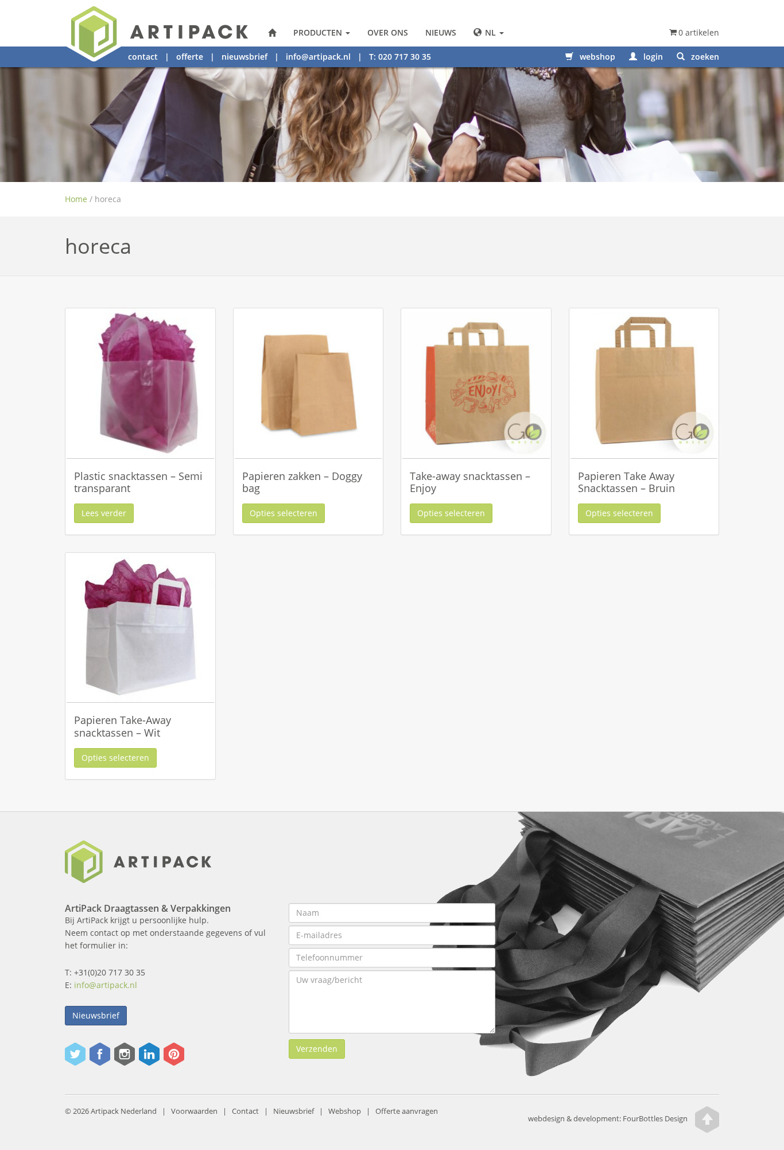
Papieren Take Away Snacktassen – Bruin (626, 482)
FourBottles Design (608, 1119)
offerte (189, 56)
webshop (596, 56)
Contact (245, 1111)
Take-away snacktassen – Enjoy (470, 482)
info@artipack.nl (318, 56)
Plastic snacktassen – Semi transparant (138, 482)
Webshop (344, 1111)
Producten (318, 32)
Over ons (387, 32)
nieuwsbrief (244, 56)
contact (143, 56)
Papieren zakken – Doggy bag (302, 482)
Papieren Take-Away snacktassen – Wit (122, 726)
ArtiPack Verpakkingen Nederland (272, 32)
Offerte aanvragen (406, 1111)
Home (76, 198)
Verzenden (316, 1048)
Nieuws (440, 32)
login (652, 56)
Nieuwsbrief (95, 1015)
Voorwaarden (194, 1111)
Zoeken (704, 56)
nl (490, 32)
